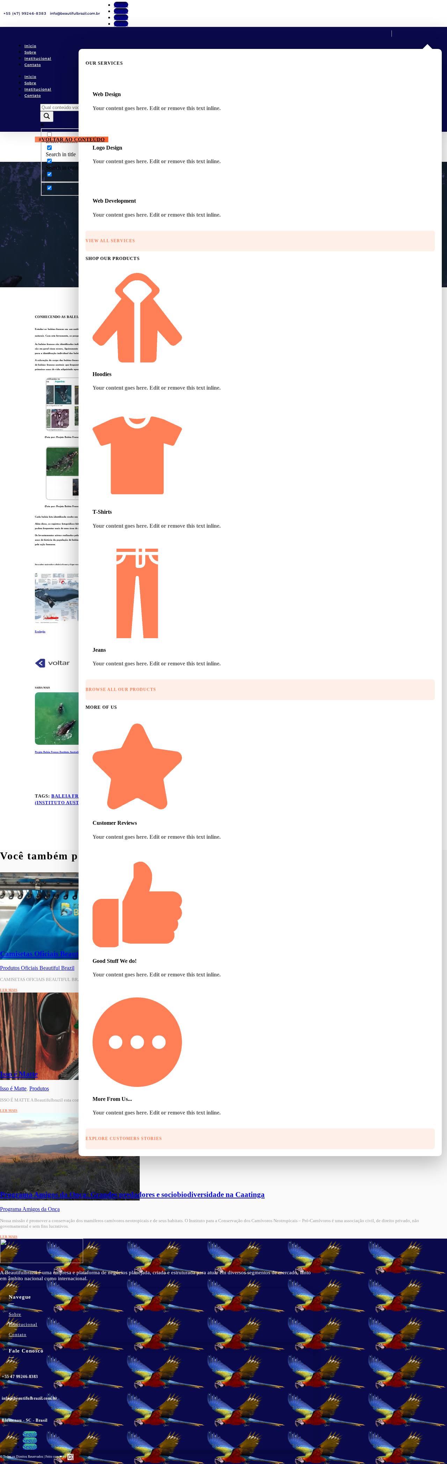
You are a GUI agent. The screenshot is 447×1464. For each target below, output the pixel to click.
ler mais (8, 990)
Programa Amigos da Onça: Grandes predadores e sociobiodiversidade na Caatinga (132, 1194)
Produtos (39, 1088)
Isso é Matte (19, 1074)
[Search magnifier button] (46, 116)
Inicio (30, 46)
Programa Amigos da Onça (30, 1209)
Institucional (37, 58)
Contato (32, 65)
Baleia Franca (71, 796)
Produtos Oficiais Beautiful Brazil (37, 968)
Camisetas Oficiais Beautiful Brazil (55, 954)
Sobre (30, 52)
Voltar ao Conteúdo (73, 139)
